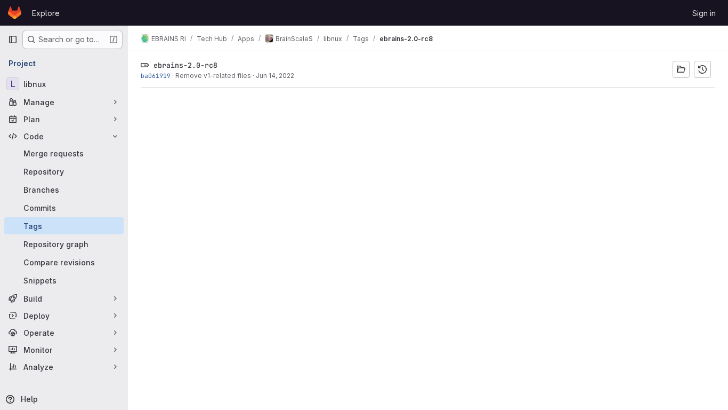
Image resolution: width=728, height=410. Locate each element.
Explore (46, 13)
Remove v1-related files (213, 76)
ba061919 (156, 76)
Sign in (704, 13)
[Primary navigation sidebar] (12, 39)
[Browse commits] (702, 69)
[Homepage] (14, 12)
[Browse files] (681, 69)
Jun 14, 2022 (275, 76)
